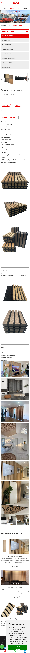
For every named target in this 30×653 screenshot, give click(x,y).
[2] (13, 22)
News (18, 8)
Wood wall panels (15, 619)
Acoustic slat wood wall (15, 556)
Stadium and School (7, 53)
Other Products (6, 67)
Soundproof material (7, 49)
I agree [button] (18, 646)
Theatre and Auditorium (8, 58)
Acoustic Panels (6, 40)
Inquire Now (5, 105)
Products (11, 8)
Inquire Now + (15, 566)
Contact (25, 8)
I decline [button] (18, 649)
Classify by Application (8, 62)
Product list (8, 31)
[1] (11, 22)
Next (17, 105)
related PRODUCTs (11, 533)
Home (4, 8)
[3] (16, 22)
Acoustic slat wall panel (15, 587)
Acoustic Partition (6, 44)
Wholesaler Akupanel (17, 25)
